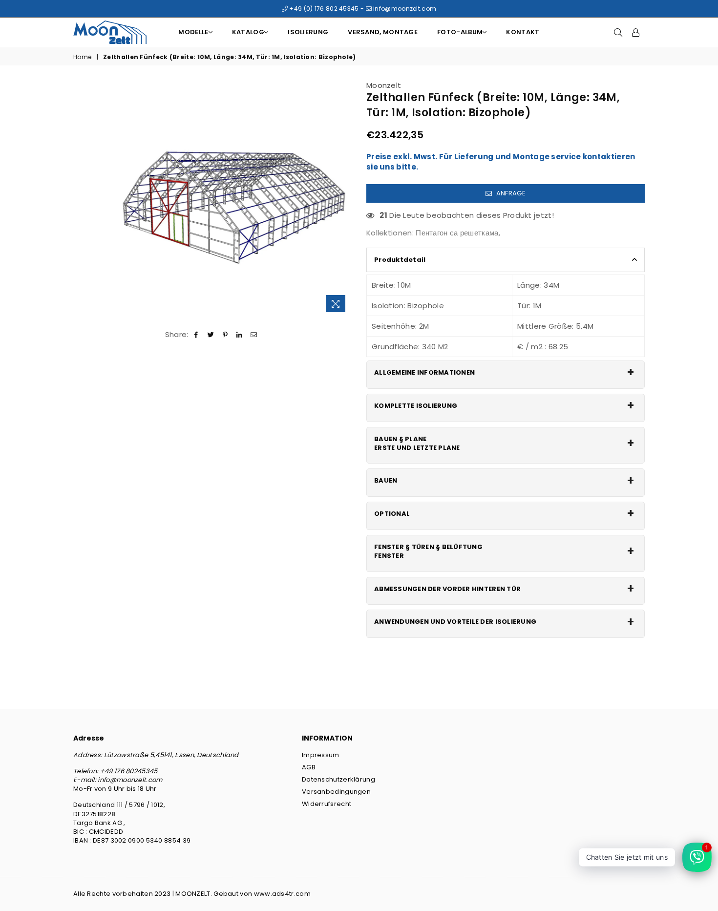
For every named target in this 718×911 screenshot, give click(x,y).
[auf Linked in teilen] (239, 334)
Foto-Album (460, 32)
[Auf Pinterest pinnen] (225, 334)
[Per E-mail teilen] (253, 334)
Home (82, 57)
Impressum (320, 755)
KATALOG (248, 32)
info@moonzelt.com (404, 8)
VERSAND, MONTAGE (383, 32)
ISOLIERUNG (308, 32)
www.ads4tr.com (282, 893)
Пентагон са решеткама (457, 233)
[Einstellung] (636, 32)
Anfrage (509, 193)
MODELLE (193, 32)
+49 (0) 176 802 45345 (323, 8)
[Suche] (618, 32)
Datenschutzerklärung (338, 779)
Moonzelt (383, 85)
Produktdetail (399, 259)
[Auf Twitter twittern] (210, 334)
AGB (309, 767)
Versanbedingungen (336, 791)
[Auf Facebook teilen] (196, 334)
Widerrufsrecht (326, 803)
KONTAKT (522, 32)
